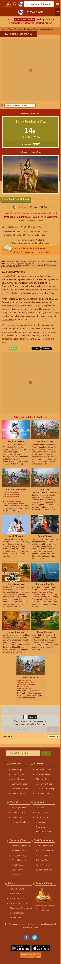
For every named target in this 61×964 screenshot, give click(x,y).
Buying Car (17, 817)
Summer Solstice (19, 784)
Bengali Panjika (17, 913)
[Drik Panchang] (9, 4)
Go (45, 753)
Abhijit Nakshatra (43, 832)
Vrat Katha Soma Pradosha (31, 250)
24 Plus (44, 207)
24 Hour (33, 207)
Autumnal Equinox (20, 789)
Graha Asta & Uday (44, 784)
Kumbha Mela (16, 918)
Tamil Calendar (43, 855)
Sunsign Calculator (18, 903)
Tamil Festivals (43, 865)
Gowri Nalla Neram (44, 850)
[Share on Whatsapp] (13, 348)
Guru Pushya (17, 870)
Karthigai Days (42, 860)
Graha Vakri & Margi (45, 789)
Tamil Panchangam (44, 846)
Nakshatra (40, 827)
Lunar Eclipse (18, 774)
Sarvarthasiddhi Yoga (21, 846)
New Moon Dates (43, 774)
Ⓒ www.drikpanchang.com (44, 908)
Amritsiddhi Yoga (19, 850)
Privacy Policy (44, 910)
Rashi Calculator (17, 898)
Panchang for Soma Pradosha (30, 240)
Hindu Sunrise (16, 893)
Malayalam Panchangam (21, 908)
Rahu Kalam (41, 822)
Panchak (40, 808)
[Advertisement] (30, 70)
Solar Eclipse (18, 769)
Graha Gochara (43, 793)
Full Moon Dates (43, 769)
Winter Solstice (18, 793)
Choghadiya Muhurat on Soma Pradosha (30, 243)
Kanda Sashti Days (44, 870)
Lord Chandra (8, 319)
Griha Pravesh (18, 812)
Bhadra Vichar (42, 817)
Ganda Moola (42, 812)
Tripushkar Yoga (19, 860)
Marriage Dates (19, 808)
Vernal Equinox (18, 779)
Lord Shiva (27, 305)
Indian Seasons (17, 889)
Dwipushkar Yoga (19, 855)
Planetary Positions (44, 779)
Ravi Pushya (17, 865)
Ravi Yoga (16, 874)
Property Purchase (20, 822)
